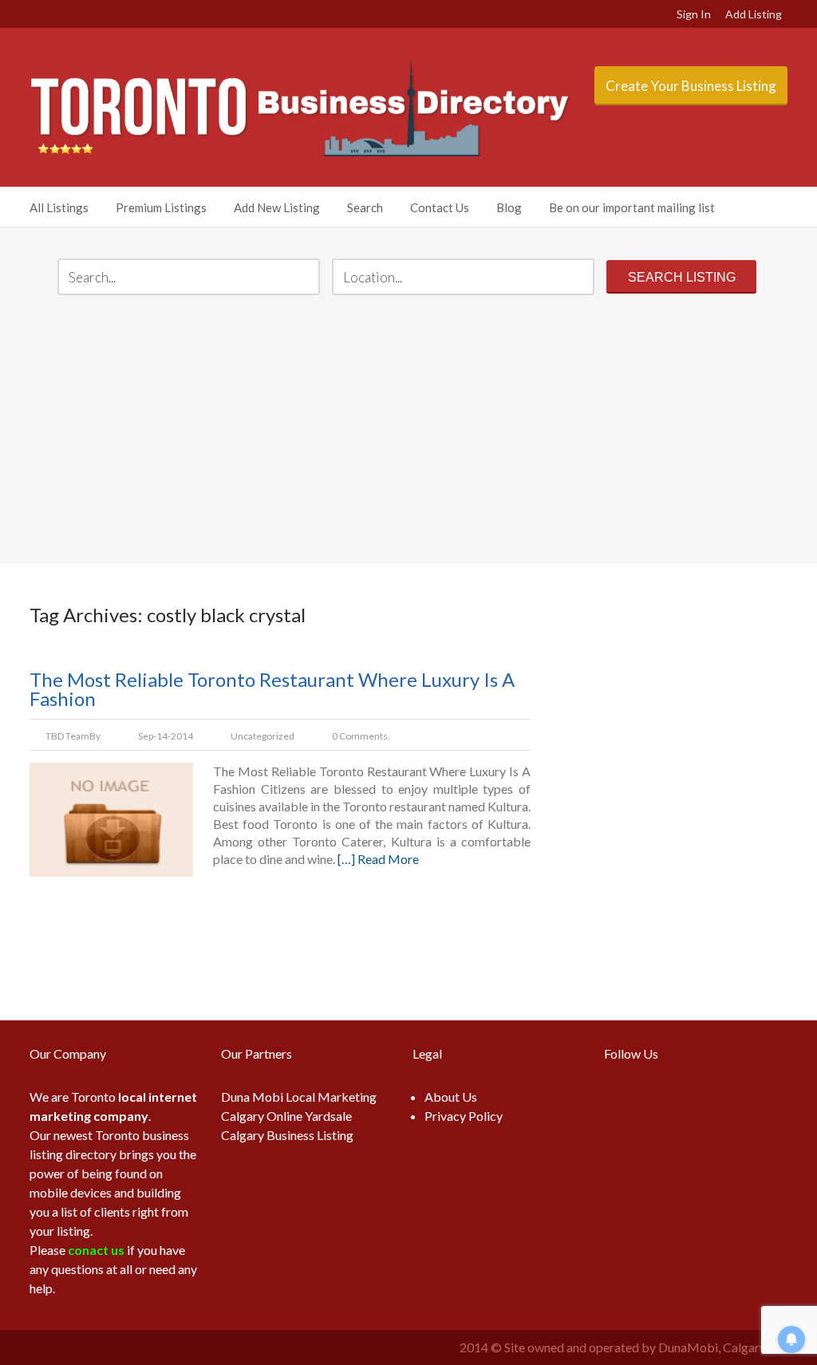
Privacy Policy (463, 1115)
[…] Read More (378, 858)
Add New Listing (277, 207)
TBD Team (67, 736)
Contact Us (439, 207)
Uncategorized (262, 736)
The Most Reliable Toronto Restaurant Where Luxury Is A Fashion (272, 689)
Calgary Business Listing (287, 1134)
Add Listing (753, 14)
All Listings (59, 207)
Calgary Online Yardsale (286, 1115)
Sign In (694, 14)
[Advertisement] (408, 431)
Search (365, 207)
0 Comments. (361, 736)
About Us (450, 1096)
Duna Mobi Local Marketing (299, 1096)
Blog (509, 207)
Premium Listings (161, 207)
